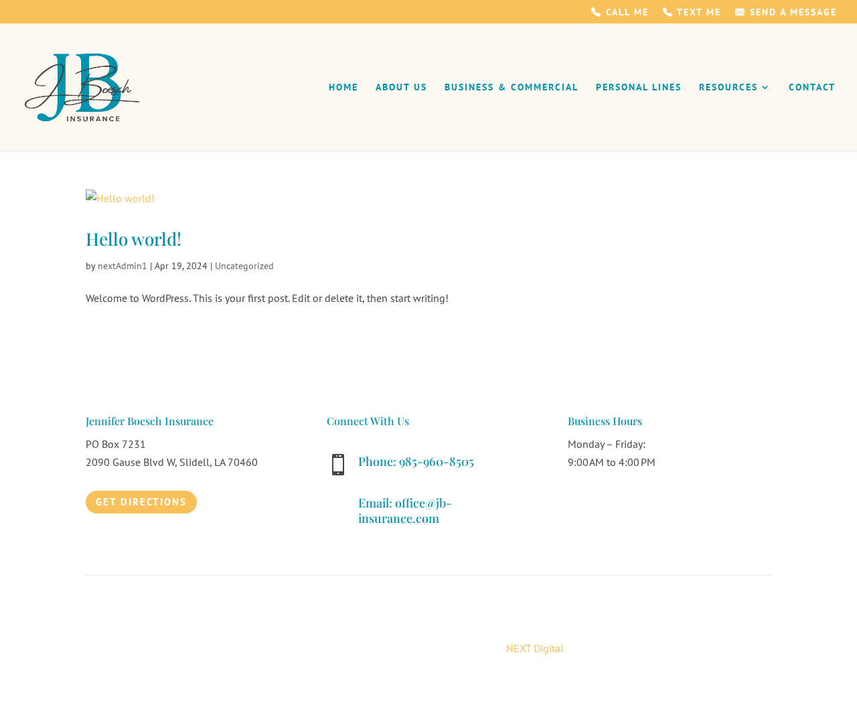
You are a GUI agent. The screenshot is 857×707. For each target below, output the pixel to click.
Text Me (697, 12)
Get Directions (141, 501)
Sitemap (651, 612)
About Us (401, 87)
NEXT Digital (535, 648)
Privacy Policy (593, 612)
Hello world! (133, 238)
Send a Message (791, 12)
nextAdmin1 (122, 266)
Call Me (625, 12)
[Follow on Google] (605, 501)
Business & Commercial (511, 87)
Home (343, 87)
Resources (728, 87)
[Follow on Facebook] (578, 501)
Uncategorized (244, 266)
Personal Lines (639, 87)
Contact (812, 87)
